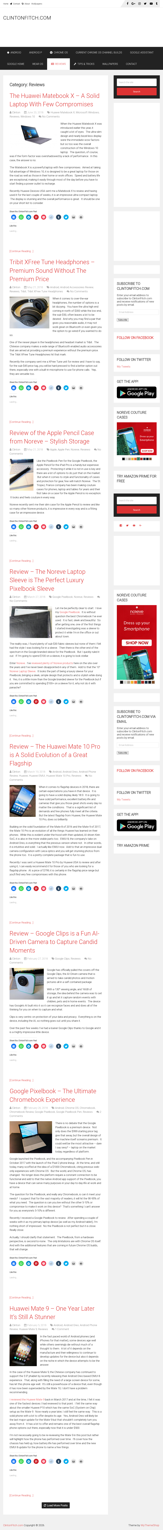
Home (5, 4)
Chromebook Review (22, 1111)
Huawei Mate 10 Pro (58, 775)
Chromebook (87, 1107)
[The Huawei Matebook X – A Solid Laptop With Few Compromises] (33, 135)
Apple (53, 449)
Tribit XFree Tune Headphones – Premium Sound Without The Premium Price (52, 270)
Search (136, 91)
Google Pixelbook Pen (69, 1111)
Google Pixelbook (63, 596)
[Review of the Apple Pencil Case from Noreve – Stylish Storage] (21, 475)
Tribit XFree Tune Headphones (45, 291)
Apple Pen (64, 449)
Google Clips (62, 958)
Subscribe (122, 320)
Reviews (60, 63)
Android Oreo (70, 771)
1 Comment (62, 1329)
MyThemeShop (150, 1525)
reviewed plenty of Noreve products (52, 663)
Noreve (75, 449)
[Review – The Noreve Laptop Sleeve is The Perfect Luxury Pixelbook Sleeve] (31, 622)
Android (15, 52)
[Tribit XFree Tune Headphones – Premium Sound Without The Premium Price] (29, 312)
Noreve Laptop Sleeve (22, 671)
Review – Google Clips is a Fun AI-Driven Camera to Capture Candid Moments (54, 942)
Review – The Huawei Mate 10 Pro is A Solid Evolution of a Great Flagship (55, 755)
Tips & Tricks (85, 63)
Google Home (15, 63)
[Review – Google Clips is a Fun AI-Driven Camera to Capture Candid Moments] (27, 984)
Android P (35, 52)
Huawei (23, 775)
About (27, 4)
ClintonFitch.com (27, 17)
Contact (16, 4)
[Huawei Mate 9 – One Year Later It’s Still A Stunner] (23, 1350)
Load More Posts (57, 1505)
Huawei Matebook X (63, 112)
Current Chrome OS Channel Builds (99, 52)
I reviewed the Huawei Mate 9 (27, 1399)
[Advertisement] (102, 38)
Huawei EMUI (37, 775)
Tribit (23, 291)
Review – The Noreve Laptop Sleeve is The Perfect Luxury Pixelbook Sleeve (47, 580)
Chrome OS (60, 52)
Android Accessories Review (76, 287)
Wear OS (37, 63)
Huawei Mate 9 (28, 1329)
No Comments (51, 116)
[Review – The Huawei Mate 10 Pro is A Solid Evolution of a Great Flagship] (23, 801)
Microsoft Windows (87, 112)
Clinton (16, 112)
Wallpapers (36, 4)
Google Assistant (142, 52)
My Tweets (123, 366)
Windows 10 (28, 116)
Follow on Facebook (135, 338)
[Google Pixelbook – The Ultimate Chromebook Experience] (31, 1137)
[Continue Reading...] (21, 251)
